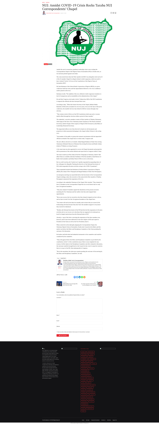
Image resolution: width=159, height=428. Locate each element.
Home (70, 1)
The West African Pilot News (87, 406)
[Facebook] (59, 268)
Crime (83, 361)
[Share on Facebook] (111, 13)
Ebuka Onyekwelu (85, 363)
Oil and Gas (89, 389)
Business (77, 1)
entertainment (85, 370)
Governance (97, 1)
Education (84, 368)
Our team (87, 420)
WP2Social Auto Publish (75, 423)
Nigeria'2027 (90, 387)
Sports (91, 401)
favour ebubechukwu (86, 375)
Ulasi (83, 408)
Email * (58, 320)
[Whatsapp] (82, 277)
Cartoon (83, 356)
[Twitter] (60, 268)
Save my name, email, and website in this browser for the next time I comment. (74, 332)
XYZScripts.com (86, 423)
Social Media (90, 399)
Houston (83, 380)
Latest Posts (63, 258)
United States (89, 408)
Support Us (110, 1)
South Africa (84, 401)
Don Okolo (90, 361)
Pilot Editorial (85, 394)
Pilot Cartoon (91, 392)
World (83, 411)
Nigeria (83, 387)
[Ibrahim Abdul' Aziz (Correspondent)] (59, 264)
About (58, 258)
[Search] (115, 0)
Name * (58, 315)
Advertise (109, 420)
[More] (84, 277)
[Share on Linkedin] (115, 13)
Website (58, 326)
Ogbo (83, 389)
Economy (93, 363)
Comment (59, 297)
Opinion (89, 1)
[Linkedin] (79, 277)
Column (90, 356)
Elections (91, 368)
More (104, 1)
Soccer (83, 399)
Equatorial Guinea (85, 373)
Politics (92, 394)
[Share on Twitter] (113, 13)
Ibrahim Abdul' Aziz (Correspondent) (53, 13)
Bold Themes (84, 354)
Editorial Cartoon (85, 366)
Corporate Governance (95, 420)
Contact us (103, 420)
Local (83, 382)
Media (89, 382)
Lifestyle (83, 1)
